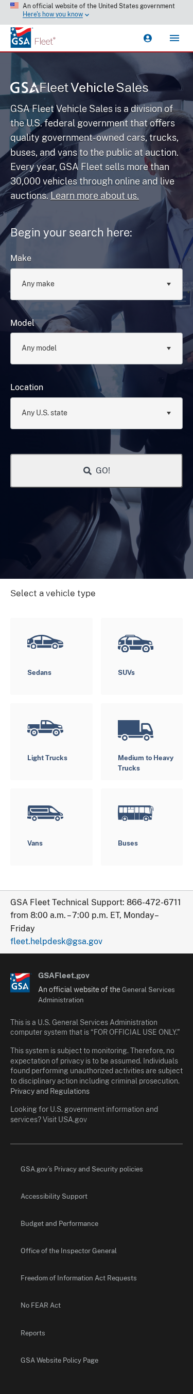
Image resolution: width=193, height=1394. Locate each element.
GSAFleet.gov (64, 975)
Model (22, 323)
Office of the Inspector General (69, 1251)
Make (20, 258)
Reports (33, 1333)
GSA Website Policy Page (59, 1360)
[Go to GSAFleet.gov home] (21, 982)
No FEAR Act (41, 1305)
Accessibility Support (54, 1196)
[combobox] (96, 284)
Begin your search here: (71, 232)
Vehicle (94, 87)
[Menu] (174, 38)
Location (26, 387)
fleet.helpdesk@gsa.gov (56, 941)
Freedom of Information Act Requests (79, 1278)
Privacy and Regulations (50, 1091)
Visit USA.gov (65, 1119)
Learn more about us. (94, 195)
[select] (168, 283)
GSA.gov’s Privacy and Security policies (82, 1169)
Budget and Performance (59, 1223)
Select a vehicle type (53, 593)
